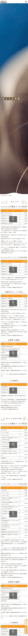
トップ (2, 195)
